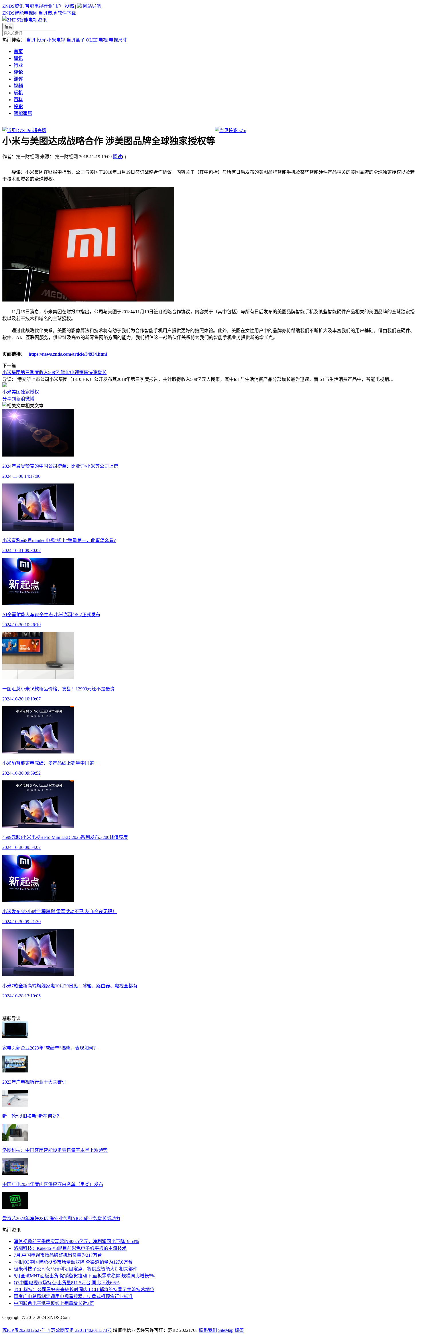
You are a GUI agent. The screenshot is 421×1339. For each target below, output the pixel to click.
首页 (18, 51)
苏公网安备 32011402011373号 (81, 1330)
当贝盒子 (75, 40)
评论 (18, 72)
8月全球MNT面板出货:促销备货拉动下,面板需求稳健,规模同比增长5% (84, 1275)
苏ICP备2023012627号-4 (26, 1330)
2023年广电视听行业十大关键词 (34, 1082)
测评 (18, 79)
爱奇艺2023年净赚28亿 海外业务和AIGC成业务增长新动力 (61, 1218)
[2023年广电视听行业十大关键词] (15, 1070)
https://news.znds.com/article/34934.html (68, 354)
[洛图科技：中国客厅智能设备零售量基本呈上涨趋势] (15, 1139)
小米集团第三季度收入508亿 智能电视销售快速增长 (54, 372)
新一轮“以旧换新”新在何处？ (31, 1116)
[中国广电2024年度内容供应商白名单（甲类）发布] (15, 1173)
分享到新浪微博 (18, 398)
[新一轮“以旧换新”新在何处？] (15, 1105)
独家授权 (30, 391)
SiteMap (225, 1330)
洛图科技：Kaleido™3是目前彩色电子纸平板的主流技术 (70, 1248)
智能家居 (23, 113)
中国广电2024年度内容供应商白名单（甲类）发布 (52, 1184)
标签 (239, 1330)
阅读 (117, 156)
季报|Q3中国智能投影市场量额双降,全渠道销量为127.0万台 (73, 1262)
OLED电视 (97, 40)
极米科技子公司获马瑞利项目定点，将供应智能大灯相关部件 (75, 1268)
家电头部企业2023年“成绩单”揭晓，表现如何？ (50, 1048)
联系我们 (208, 1330)
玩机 (18, 92)
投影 (18, 106)
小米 (6, 391)
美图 (16, 391)
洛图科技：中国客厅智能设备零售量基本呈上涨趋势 (55, 1150)
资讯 (18, 58)
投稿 (69, 6)
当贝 (31, 40)
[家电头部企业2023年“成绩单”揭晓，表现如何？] (15, 1036)
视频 (18, 85)
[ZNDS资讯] (24, 19)
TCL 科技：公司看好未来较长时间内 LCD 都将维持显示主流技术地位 (84, 1289)
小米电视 (56, 40)
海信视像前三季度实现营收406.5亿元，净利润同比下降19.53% (76, 1241)
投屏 (41, 40)
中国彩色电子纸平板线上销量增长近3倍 (54, 1303)
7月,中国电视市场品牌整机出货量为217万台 (58, 1255)
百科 (18, 99)
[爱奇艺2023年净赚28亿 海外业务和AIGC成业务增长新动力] (15, 1207)
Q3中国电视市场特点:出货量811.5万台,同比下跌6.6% (66, 1282)
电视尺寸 (118, 40)
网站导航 (91, 6)
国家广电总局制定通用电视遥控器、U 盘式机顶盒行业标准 (73, 1296)
